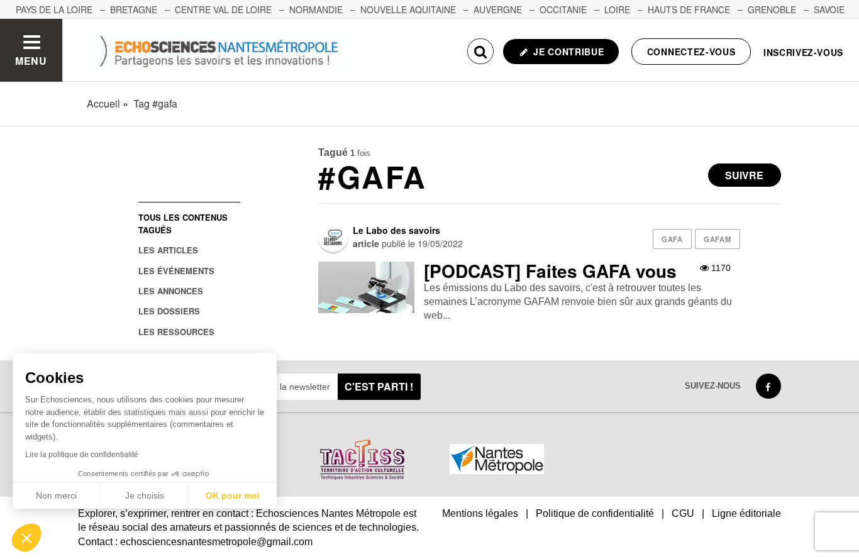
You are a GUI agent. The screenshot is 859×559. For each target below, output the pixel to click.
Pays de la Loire (54, 9)
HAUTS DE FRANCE (689, 9)
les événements (176, 271)
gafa (672, 239)
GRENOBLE (772, 9)
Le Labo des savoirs (396, 230)
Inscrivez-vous (803, 52)
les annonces (170, 291)
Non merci (56, 495)
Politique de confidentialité (595, 513)
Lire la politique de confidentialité (81, 454)
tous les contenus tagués (183, 223)
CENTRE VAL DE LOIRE (223, 9)
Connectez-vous (691, 51)
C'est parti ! (379, 386)
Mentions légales (480, 513)
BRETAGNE (133, 9)
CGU (683, 513)
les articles (168, 250)
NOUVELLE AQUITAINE (408, 9)
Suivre (744, 175)
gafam (717, 239)
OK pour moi (233, 495)
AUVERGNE (498, 9)
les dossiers (169, 311)
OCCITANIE (563, 9)
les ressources (176, 332)
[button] (26, 538)
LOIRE (617, 9)
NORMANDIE (316, 9)
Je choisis (144, 495)
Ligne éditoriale (746, 513)
